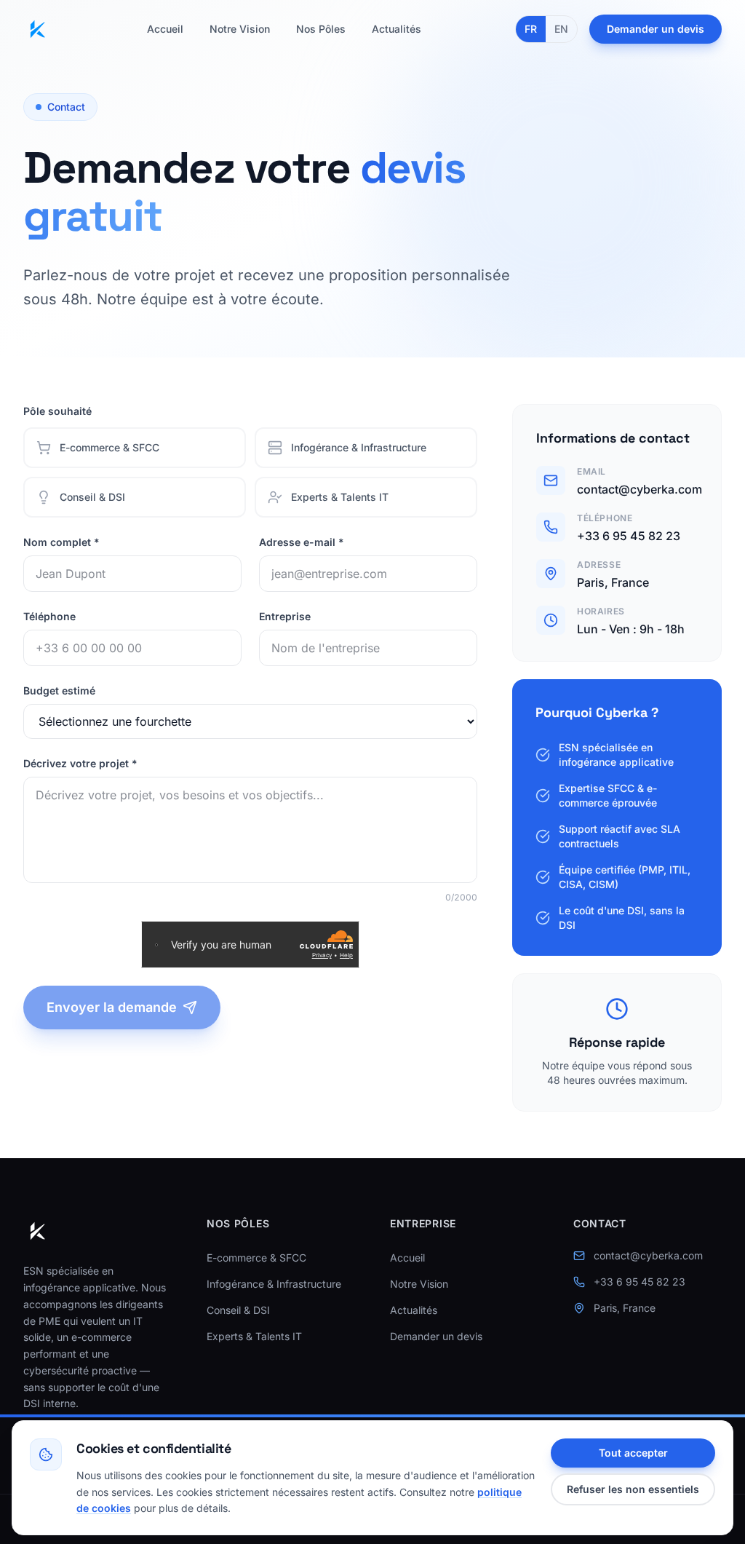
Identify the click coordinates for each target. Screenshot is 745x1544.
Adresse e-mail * (301, 542)
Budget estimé (59, 690)
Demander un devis (655, 29)
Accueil (165, 29)
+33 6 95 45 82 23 (628, 535)
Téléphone (49, 616)
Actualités (396, 29)
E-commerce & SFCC (256, 1257)
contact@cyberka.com (639, 489)
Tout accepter (633, 1452)
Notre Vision (240, 29)
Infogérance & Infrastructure (274, 1284)
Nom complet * (61, 542)
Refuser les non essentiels (633, 1489)
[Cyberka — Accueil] (37, 29)
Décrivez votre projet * (80, 763)
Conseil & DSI (238, 1310)
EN (561, 29)
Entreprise (285, 616)
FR (531, 29)
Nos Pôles (321, 29)
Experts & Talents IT (254, 1336)
